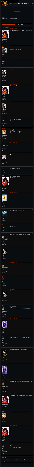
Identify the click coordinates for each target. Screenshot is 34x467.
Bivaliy (2, 60)
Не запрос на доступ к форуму (6, 459)
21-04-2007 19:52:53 (15, 393)
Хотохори (3, 175)
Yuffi (2, 224)
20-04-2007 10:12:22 (15, 289)
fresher (2, 167)
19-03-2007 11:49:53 (15, 152)
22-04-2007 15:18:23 (15, 425)
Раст (2, 68)
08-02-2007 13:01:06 (15, 28)
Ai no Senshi (3, 24)
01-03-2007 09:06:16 (15, 84)
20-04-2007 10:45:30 (15, 348)
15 (6, 26)
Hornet (2, 209)
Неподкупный (3, 118)
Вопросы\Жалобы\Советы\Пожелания (10, 24)
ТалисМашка (3, 128)
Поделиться (11, 28)
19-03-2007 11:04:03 (15, 142)
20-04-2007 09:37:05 (15, 233)
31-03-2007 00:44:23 (15, 192)
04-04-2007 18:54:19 (15, 209)
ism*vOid (3, 364)
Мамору (2, 348)
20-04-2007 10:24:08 (15, 318)
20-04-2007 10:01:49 (15, 262)
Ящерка (2, 233)
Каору (2, 46)
